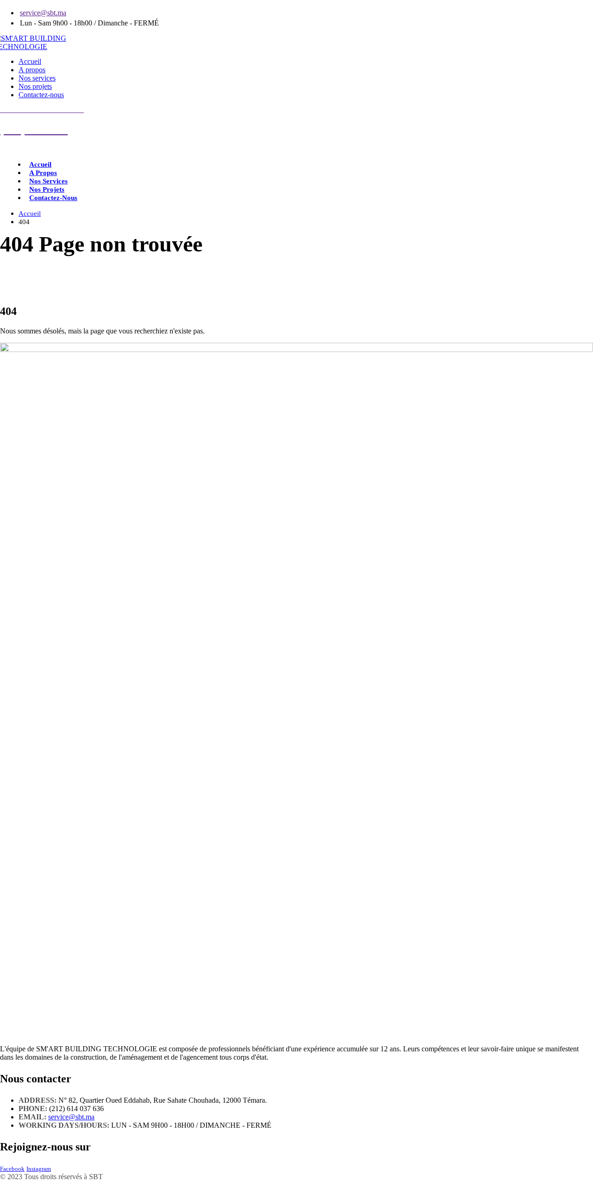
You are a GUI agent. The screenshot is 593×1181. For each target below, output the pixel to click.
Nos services (37, 78)
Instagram (38, 1169)
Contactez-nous (41, 95)
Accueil (30, 61)
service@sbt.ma (43, 13)
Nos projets (35, 86)
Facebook (12, 1169)
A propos (32, 70)
